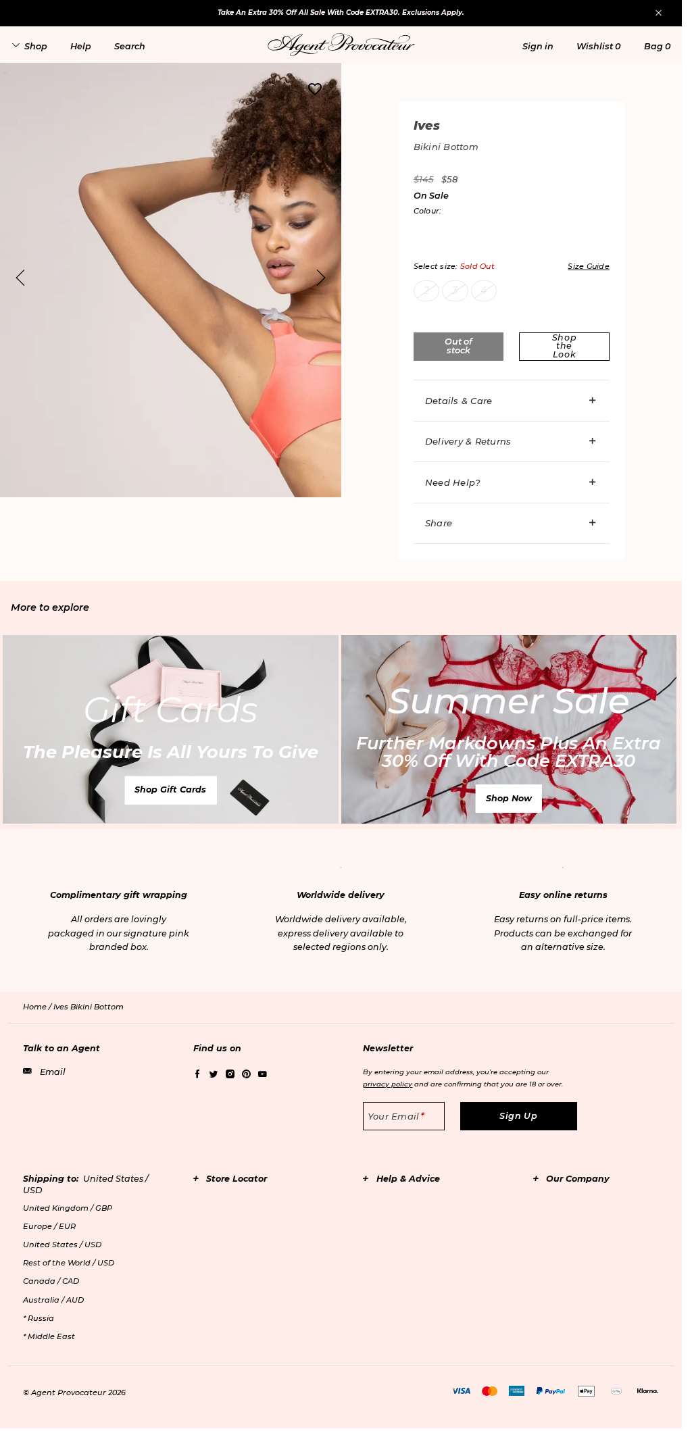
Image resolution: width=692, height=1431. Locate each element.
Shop (35, 46)
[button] (537, 46)
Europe (49, 1226)
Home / (38, 1006)
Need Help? (452, 482)
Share (438, 523)
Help (80, 46)
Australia (53, 1300)
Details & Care (459, 400)
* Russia (38, 1318)
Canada (51, 1281)
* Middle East (49, 1336)
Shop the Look (564, 345)
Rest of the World (68, 1262)
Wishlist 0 (598, 46)
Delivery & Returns (468, 441)
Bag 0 (657, 46)
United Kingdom (67, 1208)
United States (62, 1244)
